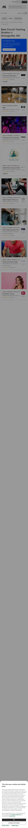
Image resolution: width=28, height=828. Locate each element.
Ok (14, 819)
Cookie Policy (15, 825)
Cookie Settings (14, 823)
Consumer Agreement (16, 814)
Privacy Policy (12, 816)
